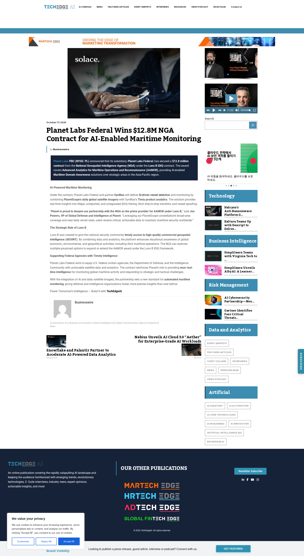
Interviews (239, 361)
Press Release (229, 370)
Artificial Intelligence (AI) (103, 323)
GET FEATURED (233, 548)
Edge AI (142, 323)
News (52, 326)
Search (209, 118)
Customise (23, 541)
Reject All (46, 541)
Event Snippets (217, 343)
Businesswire (61, 149)
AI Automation (57, 323)
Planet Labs (60, 161)
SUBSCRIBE (301, 361)
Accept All (69, 541)
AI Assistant (215, 405)
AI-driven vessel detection (154, 195)
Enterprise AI (153, 323)
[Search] (253, 125)
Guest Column (216, 361)
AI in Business (71, 323)
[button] (231, 63)
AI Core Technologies (221, 414)
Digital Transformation (127, 323)
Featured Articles (219, 352)
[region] (45, 531)
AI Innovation (85, 323)
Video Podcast (216, 379)
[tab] (226, 185)
